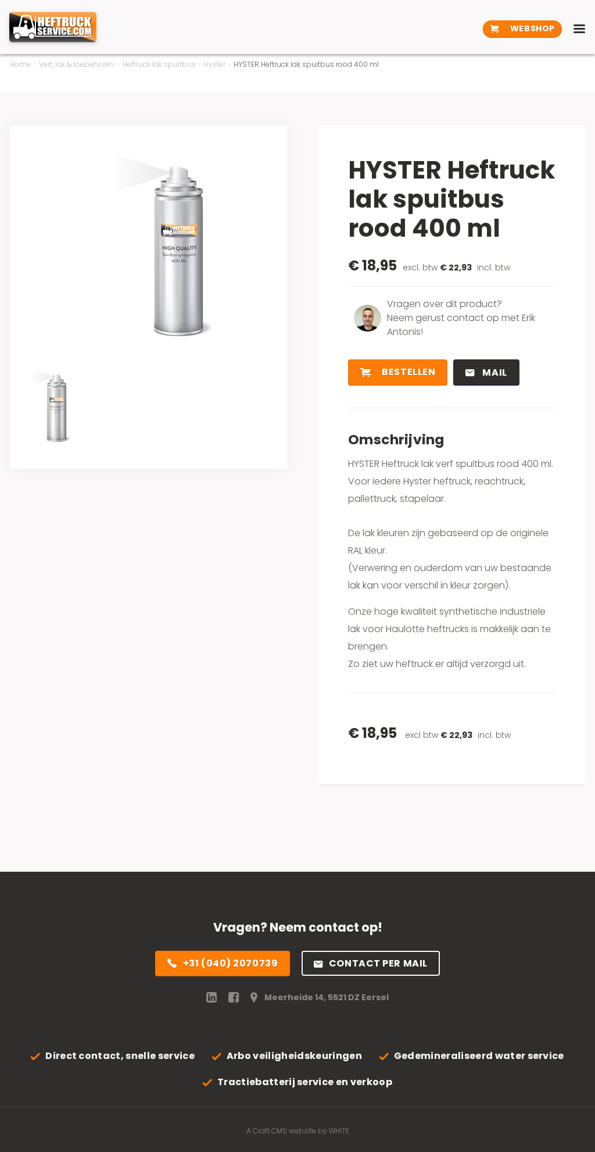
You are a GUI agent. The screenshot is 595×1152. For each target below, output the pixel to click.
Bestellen (408, 372)
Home (20, 64)
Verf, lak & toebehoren (76, 64)
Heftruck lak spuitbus (159, 64)
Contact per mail (378, 963)
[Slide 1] (51, 404)
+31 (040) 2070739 (230, 963)
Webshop (531, 28)
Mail (494, 372)
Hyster (214, 64)
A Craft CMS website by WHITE (297, 1131)
